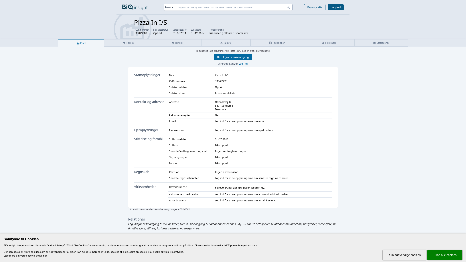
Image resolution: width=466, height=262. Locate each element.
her (45, 255)
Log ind (336, 7)
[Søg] (288, 7)
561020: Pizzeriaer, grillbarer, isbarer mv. (240, 187)
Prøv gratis (314, 7)
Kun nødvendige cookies (404, 255)
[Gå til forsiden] (135, 7)
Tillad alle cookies (445, 255)
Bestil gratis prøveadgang (233, 57)
